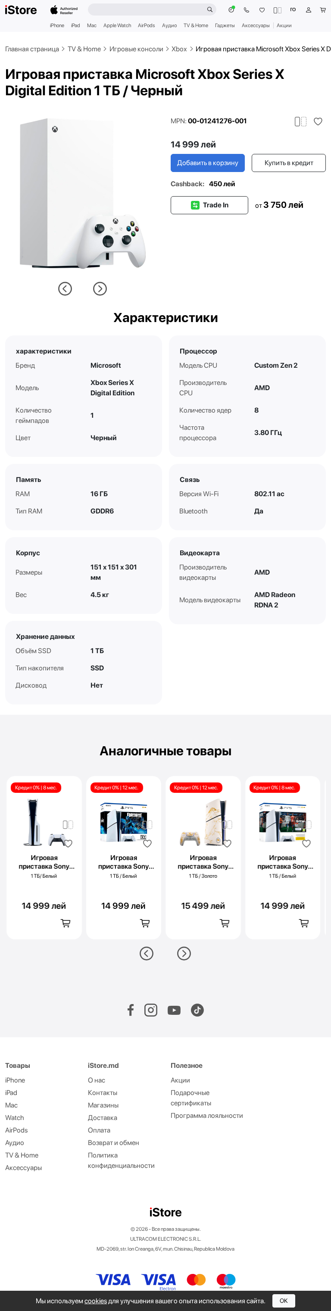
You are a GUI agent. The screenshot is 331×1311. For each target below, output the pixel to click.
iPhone (57, 25)
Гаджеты (225, 25)
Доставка (102, 1118)
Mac (92, 25)
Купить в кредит (289, 163)
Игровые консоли (136, 49)
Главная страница (32, 49)
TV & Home (196, 25)
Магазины (103, 1105)
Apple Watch (117, 25)
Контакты (102, 1093)
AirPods (146, 25)
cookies (95, 1301)
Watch (14, 1118)
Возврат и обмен (113, 1143)
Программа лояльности (207, 1115)
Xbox (179, 49)
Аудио (169, 25)
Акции (284, 25)
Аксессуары (256, 25)
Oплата (99, 1130)
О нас (96, 1080)
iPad (75, 25)
